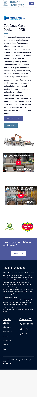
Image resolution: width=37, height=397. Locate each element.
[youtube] (7, 363)
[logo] (13, 1)
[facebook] (3, 363)
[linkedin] (10, 363)
